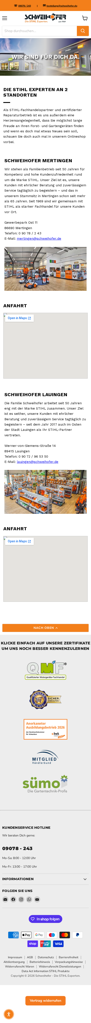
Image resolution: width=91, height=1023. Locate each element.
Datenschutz (46, 957)
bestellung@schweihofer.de (62, 5)
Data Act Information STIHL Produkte (46, 971)
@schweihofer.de (44, 462)
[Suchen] (83, 31)
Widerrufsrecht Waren (19, 967)
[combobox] (39, 31)
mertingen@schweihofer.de (39, 239)
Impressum (15, 957)
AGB (30, 957)
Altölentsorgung (14, 962)
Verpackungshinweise (69, 962)
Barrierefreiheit (68, 957)
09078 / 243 (24, 5)
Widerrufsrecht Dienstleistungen (60, 967)
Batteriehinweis (40, 962)
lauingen (23, 462)
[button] (9, 1014)
